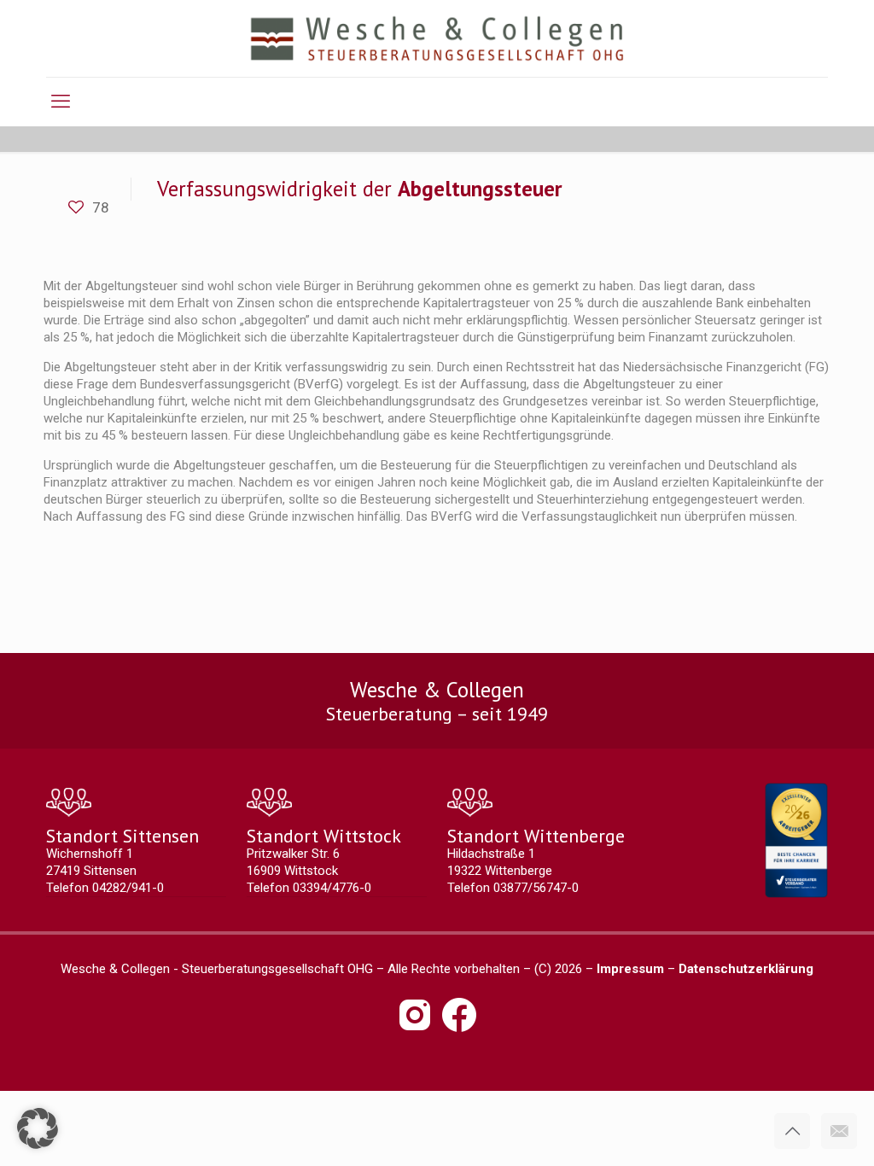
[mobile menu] (60, 101)
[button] (37, 1128)
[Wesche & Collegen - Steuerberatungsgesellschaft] (437, 38)
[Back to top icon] (792, 1131)
